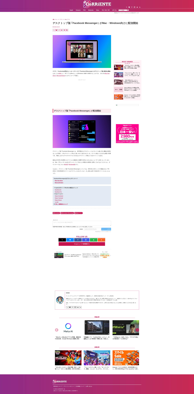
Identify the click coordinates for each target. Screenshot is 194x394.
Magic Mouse (58, 200)
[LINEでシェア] (64, 30)
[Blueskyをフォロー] (129, 7)
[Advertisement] (82, 91)
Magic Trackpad (59, 198)
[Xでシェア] (54, 30)
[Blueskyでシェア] (56, 30)
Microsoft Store (61, 75)
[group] (68, 330)
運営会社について (57, 386)
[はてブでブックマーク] (62, 30)
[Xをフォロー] (126, 7)
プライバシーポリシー (69, 386)
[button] (127, 10)
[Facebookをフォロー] (132, 7)
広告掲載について (80, 386)
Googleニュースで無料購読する (82, 244)
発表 (60, 73)
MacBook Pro (58, 191)
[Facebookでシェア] (59, 30)
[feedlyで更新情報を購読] (137, 7)
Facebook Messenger (68, 213)
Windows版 (72, 164)
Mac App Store (59, 180)
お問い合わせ (89, 386)
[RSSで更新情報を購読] (140, 7)
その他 (56, 202)
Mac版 (66, 164)
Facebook (57, 213)
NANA (68, 293)
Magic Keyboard (59, 196)
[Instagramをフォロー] (134, 7)
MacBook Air (58, 189)
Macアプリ (79, 213)
